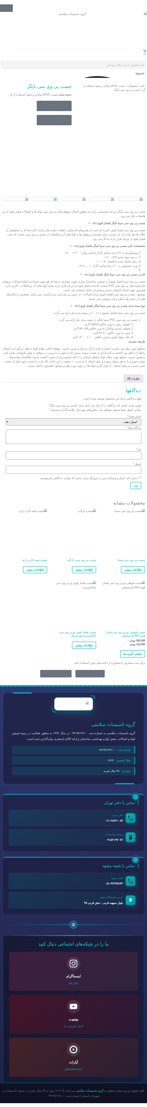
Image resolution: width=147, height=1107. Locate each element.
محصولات (132, 85)
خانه (142, 85)
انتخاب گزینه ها (133, 654)
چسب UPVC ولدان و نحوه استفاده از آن (33, 94)
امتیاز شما (134, 416)
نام (138, 449)
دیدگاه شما (133, 427)
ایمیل (137, 463)
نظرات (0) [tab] (133, 378)
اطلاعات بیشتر (133, 569)
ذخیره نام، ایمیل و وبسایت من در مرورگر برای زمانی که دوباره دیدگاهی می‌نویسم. (89, 478)
